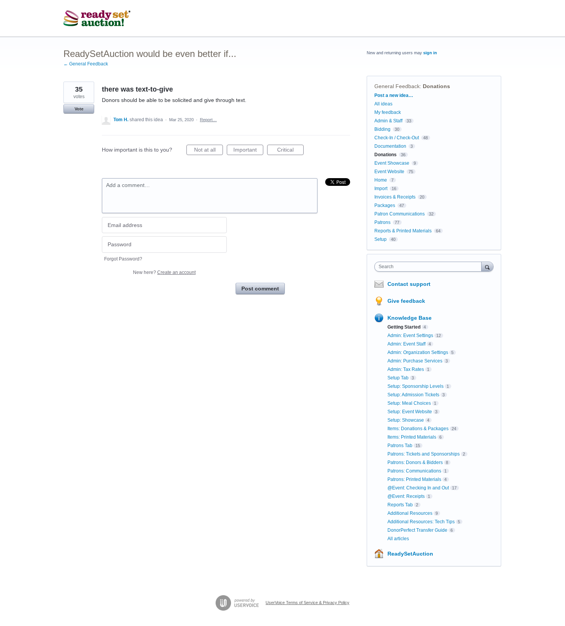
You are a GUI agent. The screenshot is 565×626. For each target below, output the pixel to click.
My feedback (387, 112)
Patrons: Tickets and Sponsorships (423, 454)
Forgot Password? (123, 259)
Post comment (260, 288)
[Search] (487, 266)
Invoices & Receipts (394, 197)
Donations (436, 86)
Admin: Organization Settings (417, 352)
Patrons (382, 222)
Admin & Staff (388, 121)
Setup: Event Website (409, 411)
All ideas (383, 104)
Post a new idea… (393, 95)
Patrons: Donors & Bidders (415, 462)
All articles (398, 538)
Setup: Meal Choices (409, 403)
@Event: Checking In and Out (418, 488)
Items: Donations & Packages (418, 428)
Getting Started (403, 327)
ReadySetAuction (410, 554)
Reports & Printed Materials (403, 231)
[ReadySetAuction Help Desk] (97, 18)
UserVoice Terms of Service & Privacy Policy (307, 602)
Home (380, 180)
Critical (290, 151)
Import (380, 188)
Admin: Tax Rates (405, 369)
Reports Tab (400, 504)
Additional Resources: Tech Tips (421, 521)
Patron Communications (399, 214)
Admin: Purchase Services (414, 361)
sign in (430, 52)
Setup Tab (398, 378)
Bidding (382, 129)
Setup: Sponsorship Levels (415, 386)
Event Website (389, 171)
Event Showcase (391, 163)
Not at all (208, 151)
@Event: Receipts (406, 496)
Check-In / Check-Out (396, 137)
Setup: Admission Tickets (413, 394)
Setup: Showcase (405, 420)
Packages (384, 205)
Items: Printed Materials (411, 437)
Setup (380, 239)
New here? (164, 272)
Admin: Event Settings (410, 335)
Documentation (390, 146)
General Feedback (397, 86)
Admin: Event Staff (406, 344)
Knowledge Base (409, 318)
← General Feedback (85, 64)
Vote (79, 109)
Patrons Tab (399, 445)
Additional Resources (409, 513)
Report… (208, 119)
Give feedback (406, 301)
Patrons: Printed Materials (414, 479)
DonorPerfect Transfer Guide (417, 530)
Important (248, 151)
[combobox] (430, 266)
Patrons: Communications (414, 471)
